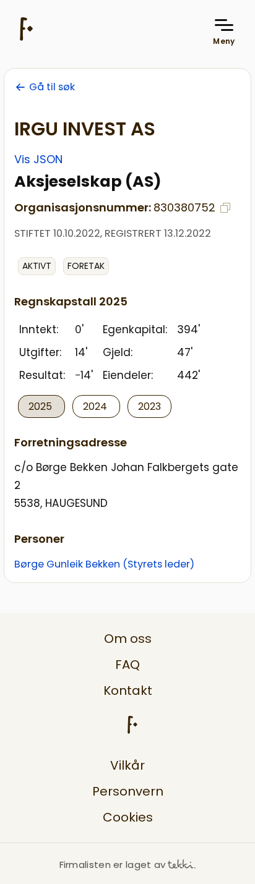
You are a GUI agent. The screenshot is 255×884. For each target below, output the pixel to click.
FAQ (127, 664)
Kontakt (127, 690)
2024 (96, 406)
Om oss (128, 638)
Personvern (127, 791)
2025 (41, 406)
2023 (149, 406)
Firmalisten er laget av (112, 864)
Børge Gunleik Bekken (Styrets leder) (104, 564)
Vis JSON (38, 159)
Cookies (128, 817)
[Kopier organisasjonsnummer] (225, 207)
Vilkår (127, 765)
